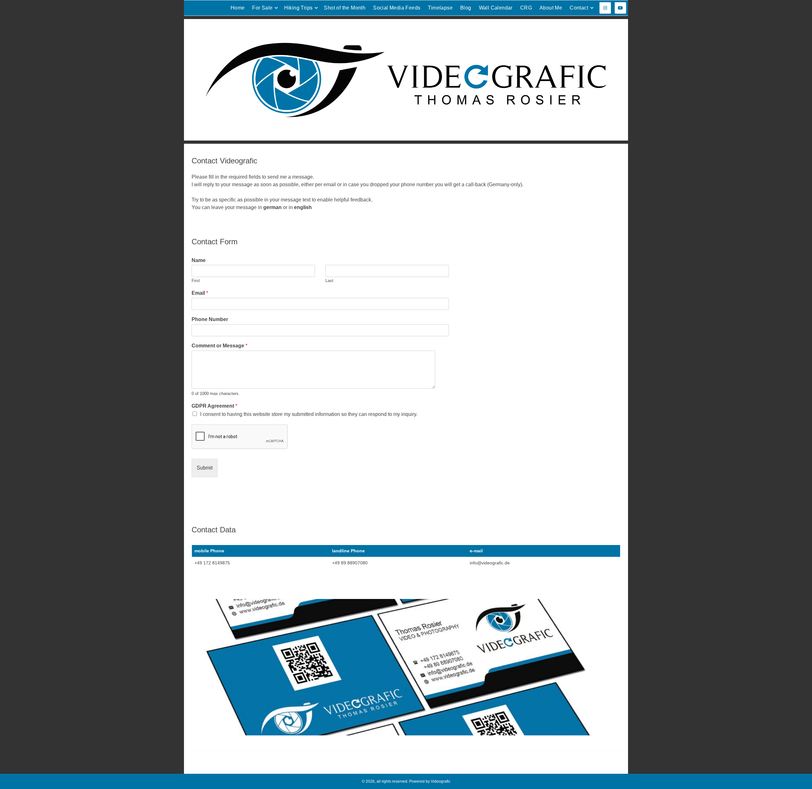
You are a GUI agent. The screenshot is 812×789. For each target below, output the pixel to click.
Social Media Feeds (396, 7)
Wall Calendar (496, 7)
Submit (205, 467)
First (196, 280)
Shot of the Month (344, 7)
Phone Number (210, 319)
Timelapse (440, 7)
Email (200, 293)
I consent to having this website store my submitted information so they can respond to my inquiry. (308, 414)
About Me (551, 7)
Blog (465, 7)
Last (329, 280)
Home (238, 7)
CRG (526, 7)
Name (199, 260)
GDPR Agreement (214, 406)
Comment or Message (219, 345)
